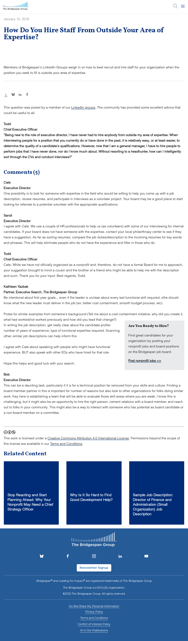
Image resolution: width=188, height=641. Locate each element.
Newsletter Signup (94, 567)
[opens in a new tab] (42, 556)
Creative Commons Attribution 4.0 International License (88, 438)
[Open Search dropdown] (175, 7)
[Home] (15, 7)
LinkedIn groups (83, 107)
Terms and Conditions (66, 444)
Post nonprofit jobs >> (144, 360)
